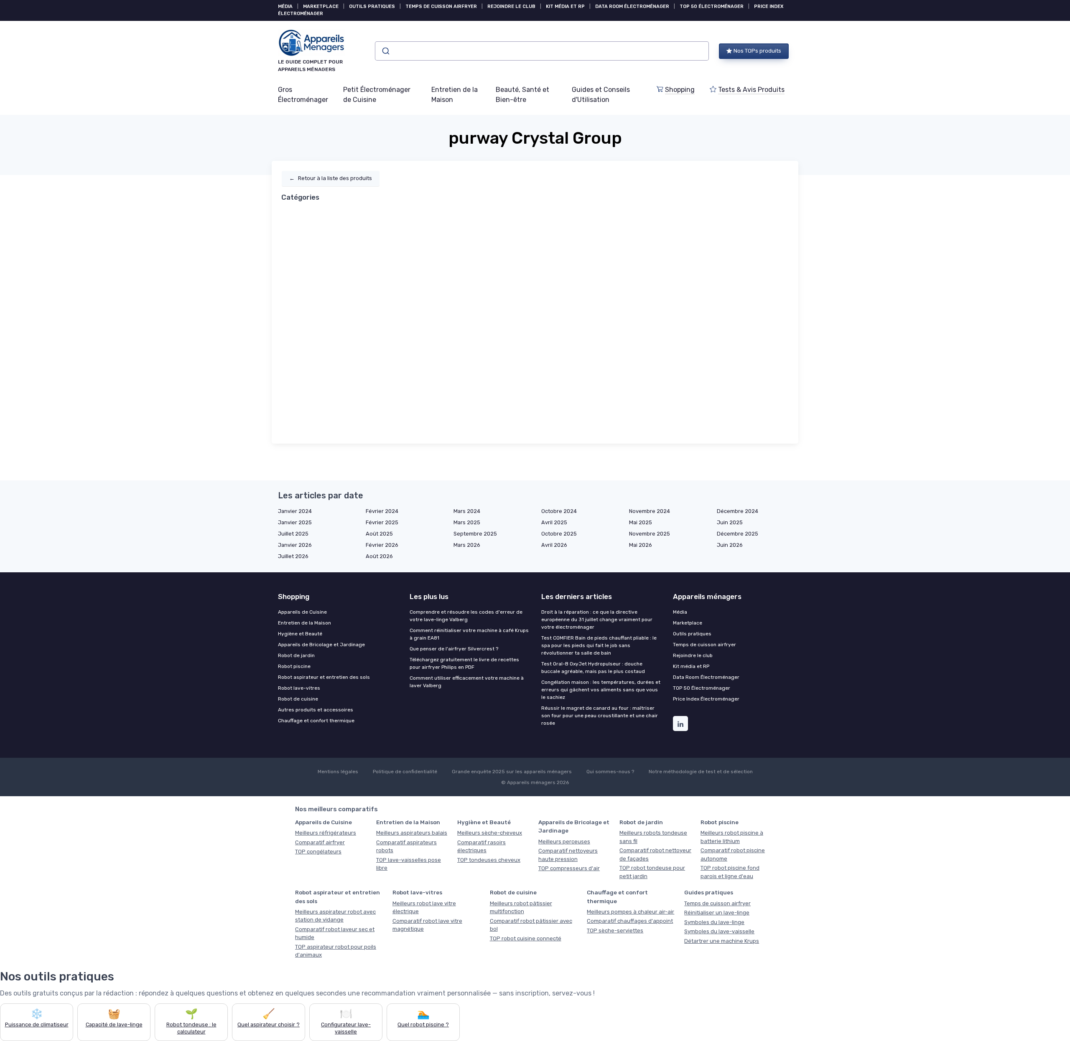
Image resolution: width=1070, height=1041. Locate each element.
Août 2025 (379, 534)
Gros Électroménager (303, 95)
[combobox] (542, 51)
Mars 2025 (466, 522)
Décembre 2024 (737, 511)
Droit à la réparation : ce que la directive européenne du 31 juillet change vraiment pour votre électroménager (596, 619)
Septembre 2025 (475, 534)
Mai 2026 (640, 545)
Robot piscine (294, 666)
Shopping (680, 90)
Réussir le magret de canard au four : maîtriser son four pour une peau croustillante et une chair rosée (599, 715)
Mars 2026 (466, 545)
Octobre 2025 (559, 534)
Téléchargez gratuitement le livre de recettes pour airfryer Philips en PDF (464, 663)
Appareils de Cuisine (302, 612)
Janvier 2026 (295, 545)
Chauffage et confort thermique (316, 721)
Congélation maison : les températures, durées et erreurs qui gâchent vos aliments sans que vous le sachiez (600, 689)
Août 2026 (379, 556)
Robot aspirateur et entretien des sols (324, 677)
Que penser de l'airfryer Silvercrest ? (454, 649)
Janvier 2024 (295, 511)
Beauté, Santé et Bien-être (522, 95)
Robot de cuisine (298, 699)
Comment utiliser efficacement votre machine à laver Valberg (467, 681)
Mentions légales (338, 771)
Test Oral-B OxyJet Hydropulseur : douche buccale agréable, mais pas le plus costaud (593, 667)
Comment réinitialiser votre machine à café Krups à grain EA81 (469, 634)
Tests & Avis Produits (751, 90)
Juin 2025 (730, 522)
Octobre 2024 (559, 511)
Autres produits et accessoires (315, 710)
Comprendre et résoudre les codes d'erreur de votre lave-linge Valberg (466, 615)
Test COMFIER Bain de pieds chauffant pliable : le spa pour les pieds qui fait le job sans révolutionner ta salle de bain (599, 645)
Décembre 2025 (737, 534)
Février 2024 (382, 511)
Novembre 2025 (649, 534)
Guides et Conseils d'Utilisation (601, 95)
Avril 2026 (554, 545)
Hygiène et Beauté (300, 634)
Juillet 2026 (293, 556)
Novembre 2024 (649, 511)
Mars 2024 (466, 511)
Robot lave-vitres (299, 688)
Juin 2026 (730, 545)
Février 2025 (382, 522)
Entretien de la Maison (454, 95)
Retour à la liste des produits (330, 178)
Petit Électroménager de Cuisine (376, 95)
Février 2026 (382, 545)
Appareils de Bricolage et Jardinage (321, 644)
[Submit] (385, 51)
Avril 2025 (554, 522)
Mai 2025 (640, 522)
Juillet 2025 (293, 534)
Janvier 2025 (295, 522)
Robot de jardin (296, 655)
